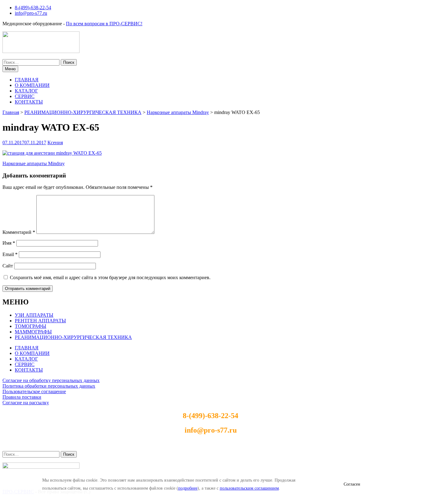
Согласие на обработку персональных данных (51, 380)
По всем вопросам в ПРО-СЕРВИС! (104, 23)
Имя (8, 243)
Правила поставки (21, 397)
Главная (10, 112)
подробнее (188, 488)
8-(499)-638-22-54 (33, 7)
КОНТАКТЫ (29, 101)
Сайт (7, 265)
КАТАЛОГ (26, 90)
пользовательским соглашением (249, 488)
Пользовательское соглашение (34, 391)
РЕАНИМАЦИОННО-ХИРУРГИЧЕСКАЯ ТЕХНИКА (73, 337)
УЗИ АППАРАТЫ (34, 315)
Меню (10, 69)
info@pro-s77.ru (31, 13)
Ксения (55, 142)
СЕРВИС (25, 96)
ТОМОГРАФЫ (30, 326)
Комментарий (18, 232)
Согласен (352, 484)
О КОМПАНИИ (32, 85)
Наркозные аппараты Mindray (33, 163)
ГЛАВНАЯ (27, 79)
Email (10, 254)
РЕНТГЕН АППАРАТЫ (40, 320)
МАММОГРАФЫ (33, 331)
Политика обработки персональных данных (48, 386)
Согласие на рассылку (25, 402)
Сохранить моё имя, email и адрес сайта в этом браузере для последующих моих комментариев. (110, 277)
